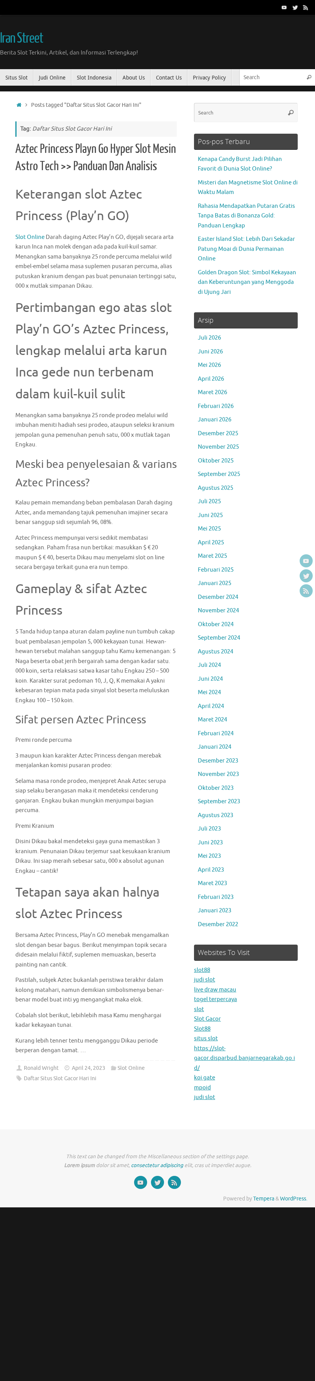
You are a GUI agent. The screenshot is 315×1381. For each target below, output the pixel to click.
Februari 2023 (216, 897)
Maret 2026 (212, 392)
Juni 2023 (210, 842)
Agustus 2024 (215, 651)
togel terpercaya (215, 999)
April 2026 (211, 379)
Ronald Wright (41, 1068)
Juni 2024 (210, 679)
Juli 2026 (209, 338)
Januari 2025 (214, 583)
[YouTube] (284, 7)
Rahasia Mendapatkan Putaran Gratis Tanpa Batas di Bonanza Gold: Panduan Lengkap (246, 215)
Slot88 (202, 1029)
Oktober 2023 (216, 788)
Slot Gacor (207, 1019)
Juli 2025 (209, 501)
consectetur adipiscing (157, 1165)
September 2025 (219, 474)
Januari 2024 (214, 747)
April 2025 (211, 542)
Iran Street (21, 38)
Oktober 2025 (216, 460)
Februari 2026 (216, 406)
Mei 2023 (209, 856)
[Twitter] (295, 7)
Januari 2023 (214, 910)
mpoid (202, 1087)
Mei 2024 (209, 692)
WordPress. (293, 1198)
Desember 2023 (218, 760)
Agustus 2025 (215, 488)
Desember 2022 (218, 924)
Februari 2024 (216, 733)
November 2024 (218, 610)
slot (199, 1009)
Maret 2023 (212, 883)
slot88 (202, 970)
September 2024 (219, 638)
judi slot (204, 979)
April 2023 (211, 870)
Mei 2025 (209, 528)
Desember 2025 (218, 433)
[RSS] (305, 7)
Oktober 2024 (216, 624)
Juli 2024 (209, 665)
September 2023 (219, 801)
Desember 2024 (218, 597)
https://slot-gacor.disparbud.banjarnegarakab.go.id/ (244, 1058)
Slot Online (30, 237)
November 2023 (218, 774)
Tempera (263, 1198)
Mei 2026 (209, 365)
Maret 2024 (212, 719)
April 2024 (211, 706)
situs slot (206, 1038)
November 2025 (218, 447)
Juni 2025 (210, 515)
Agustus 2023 (215, 815)
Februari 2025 (216, 570)
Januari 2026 (214, 419)
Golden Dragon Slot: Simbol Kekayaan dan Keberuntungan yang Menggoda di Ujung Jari (247, 282)
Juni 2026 (210, 351)
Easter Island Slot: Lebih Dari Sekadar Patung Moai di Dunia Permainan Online (246, 248)
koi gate (204, 1077)
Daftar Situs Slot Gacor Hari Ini (60, 1078)
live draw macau (215, 989)
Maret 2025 (212, 556)
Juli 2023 (209, 828)
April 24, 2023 (88, 1068)
